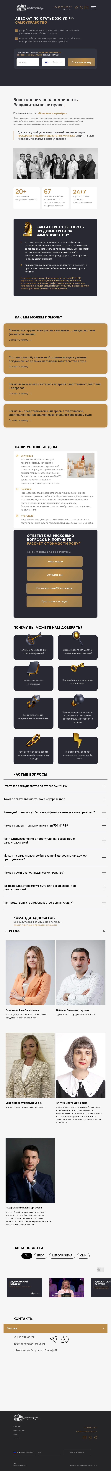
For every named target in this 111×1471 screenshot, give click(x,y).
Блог (40, 1255)
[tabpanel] (55, 1372)
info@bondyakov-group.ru (29, 1343)
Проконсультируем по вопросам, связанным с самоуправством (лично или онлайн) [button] (52, 332)
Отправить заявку (81, 62)
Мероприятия (62, 1255)
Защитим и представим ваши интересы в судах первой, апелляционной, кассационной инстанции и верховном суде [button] (50, 413)
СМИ (83, 1255)
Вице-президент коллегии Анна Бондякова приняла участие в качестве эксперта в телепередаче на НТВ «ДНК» (64, 1304)
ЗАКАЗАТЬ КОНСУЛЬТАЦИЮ (76, 1452)
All (27, 1255)
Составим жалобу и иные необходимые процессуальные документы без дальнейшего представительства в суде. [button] (48, 359)
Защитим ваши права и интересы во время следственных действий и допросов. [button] (55, 386)
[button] (55, 561)
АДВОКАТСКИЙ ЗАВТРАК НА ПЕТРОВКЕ (20, 1302)
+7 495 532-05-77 (24, 1337)
